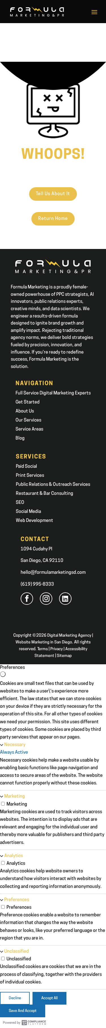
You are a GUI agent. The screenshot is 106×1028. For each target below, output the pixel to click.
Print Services (30, 475)
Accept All (49, 998)
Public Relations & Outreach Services (53, 484)
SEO (20, 502)
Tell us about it (53, 194)
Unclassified (16, 951)
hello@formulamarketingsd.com (53, 572)
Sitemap (64, 656)
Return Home (53, 219)
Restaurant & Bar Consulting (44, 493)
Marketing (14, 796)
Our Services (28, 420)
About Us (25, 411)
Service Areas (29, 429)
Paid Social (26, 466)
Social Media (28, 511)
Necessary (14, 745)
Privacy (56, 649)
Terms (42, 649)
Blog (20, 438)
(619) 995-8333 (37, 584)
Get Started (28, 402)
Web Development (34, 521)
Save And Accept (22, 1011)
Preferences (16, 900)
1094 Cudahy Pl (36, 549)
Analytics (13, 856)
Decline (15, 998)
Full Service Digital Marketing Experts (53, 393)
